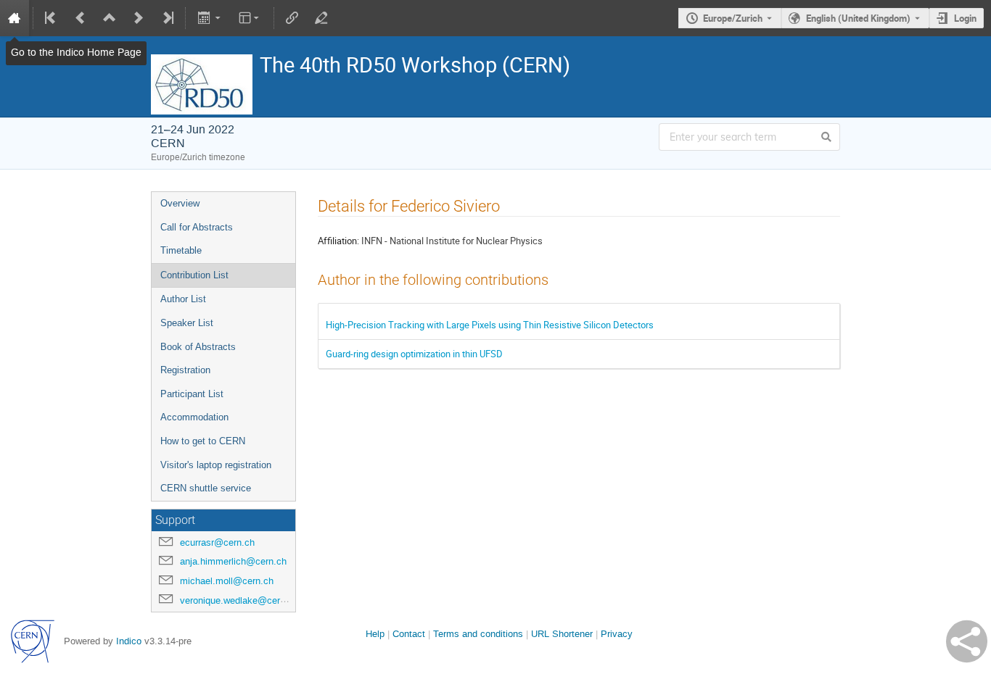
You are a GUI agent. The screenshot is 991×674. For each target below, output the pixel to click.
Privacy (617, 634)
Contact (408, 634)
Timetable (181, 250)
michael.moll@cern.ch (227, 581)
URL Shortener (562, 634)
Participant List (191, 393)
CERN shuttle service (205, 488)
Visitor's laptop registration (215, 464)
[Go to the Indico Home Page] (14, 18)
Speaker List (186, 322)
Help (375, 634)
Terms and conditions (478, 634)
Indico (128, 641)
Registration (185, 370)
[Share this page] (966, 641)
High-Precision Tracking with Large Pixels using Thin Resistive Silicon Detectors (490, 324)
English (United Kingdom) (858, 18)
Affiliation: (338, 240)
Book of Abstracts (198, 346)
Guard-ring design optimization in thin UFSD (414, 353)
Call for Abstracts (196, 227)
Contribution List (194, 275)
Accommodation (194, 417)
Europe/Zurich (732, 18)
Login (965, 18)
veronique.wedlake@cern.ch (239, 600)
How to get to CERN (202, 441)
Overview (180, 203)
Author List (183, 299)
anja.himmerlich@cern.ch (233, 561)
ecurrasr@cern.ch (217, 542)
